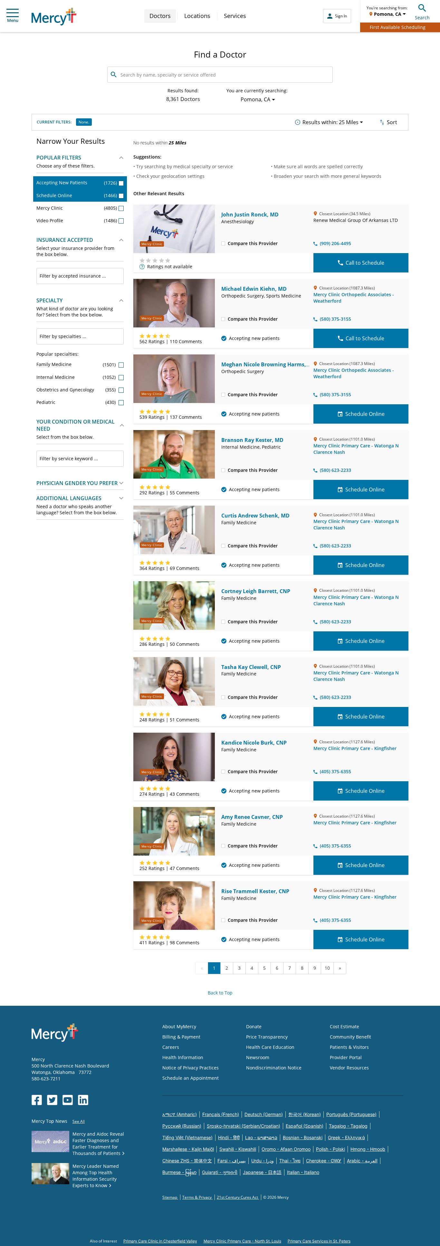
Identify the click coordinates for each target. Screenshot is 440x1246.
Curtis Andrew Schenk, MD (255, 515)
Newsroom (257, 1057)
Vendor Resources (349, 1068)
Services (235, 16)
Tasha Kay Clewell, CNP (251, 667)
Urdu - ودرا (262, 1160)
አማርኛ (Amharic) (179, 1114)
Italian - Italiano (303, 1172)
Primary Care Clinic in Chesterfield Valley (160, 1241)
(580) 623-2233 (335, 470)
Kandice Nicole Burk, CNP (254, 742)
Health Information (182, 1057)
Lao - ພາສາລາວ (261, 1137)
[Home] (54, 16)
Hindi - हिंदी (229, 1137)
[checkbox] (223, 243)
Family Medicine (76, 364)
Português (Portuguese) (351, 1114)
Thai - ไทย (290, 1160)
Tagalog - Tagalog (348, 1126)
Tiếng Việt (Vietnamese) (187, 1137)
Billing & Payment (181, 1037)
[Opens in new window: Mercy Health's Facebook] (37, 1100)
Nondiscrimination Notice (273, 1068)
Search (422, 17)
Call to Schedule (365, 262)
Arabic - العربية (362, 1160)
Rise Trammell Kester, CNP (255, 891)
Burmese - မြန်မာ (179, 1172)
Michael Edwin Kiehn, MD (254, 288)
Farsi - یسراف (231, 1160)
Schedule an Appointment (190, 1078)
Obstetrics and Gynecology (76, 390)
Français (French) (220, 1114)
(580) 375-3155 (335, 319)
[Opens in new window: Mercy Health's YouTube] (67, 1100)
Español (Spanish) (304, 1126)
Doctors (160, 16)
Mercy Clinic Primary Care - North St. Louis (242, 1241)
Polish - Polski (330, 1149)
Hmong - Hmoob (367, 1149)
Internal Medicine (76, 377)
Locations (197, 16)
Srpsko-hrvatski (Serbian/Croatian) (243, 1126)
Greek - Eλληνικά (346, 1137)
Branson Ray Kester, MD (252, 440)
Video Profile (76, 220)
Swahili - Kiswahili (237, 1149)
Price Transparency (267, 1037)
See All (78, 1121)
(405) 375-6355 (335, 771)
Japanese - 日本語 (262, 1172)
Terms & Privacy (197, 1197)
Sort (392, 122)
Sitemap (170, 1197)
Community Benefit (350, 1037)
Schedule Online (76, 195)
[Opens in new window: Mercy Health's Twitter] (52, 1100)
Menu (12, 20)
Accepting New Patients (76, 182)
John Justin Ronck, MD (250, 214)
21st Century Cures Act (238, 1197)
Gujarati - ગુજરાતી (219, 1172)
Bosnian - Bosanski (302, 1137)
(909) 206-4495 (335, 243)
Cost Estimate (344, 1026)
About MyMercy (179, 1026)
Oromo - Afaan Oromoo (286, 1149)
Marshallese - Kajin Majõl (188, 1149)
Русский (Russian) (181, 1126)
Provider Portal (346, 1057)
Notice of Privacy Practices (190, 1068)
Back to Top (220, 993)
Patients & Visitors (349, 1047)
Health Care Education (270, 1047)
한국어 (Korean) (304, 1114)
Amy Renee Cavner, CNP (252, 816)
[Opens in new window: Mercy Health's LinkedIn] (83, 1100)
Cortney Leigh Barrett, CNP (255, 591)
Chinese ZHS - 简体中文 (187, 1160)
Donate (254, 1026)
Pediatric (76, 402)
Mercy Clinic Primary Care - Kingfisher (355, 748)
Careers (170, 1047)
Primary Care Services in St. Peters (319, 1241)
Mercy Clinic (76, 208)
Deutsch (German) (263, 1114)
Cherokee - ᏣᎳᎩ (323, 1160)
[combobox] (80, 276)
